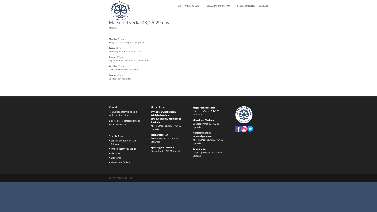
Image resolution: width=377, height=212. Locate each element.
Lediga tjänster (246, 6)
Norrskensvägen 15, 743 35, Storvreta (206, 111)
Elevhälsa (115, 153)
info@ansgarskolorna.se (128, 120)
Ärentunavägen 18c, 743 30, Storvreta (164, 138)
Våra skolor (192, 6)
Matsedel (113, 27)
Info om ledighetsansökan (124, 148)
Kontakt (263, 6)
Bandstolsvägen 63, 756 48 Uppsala (206, 124)
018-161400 (121, 124)
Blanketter (116, 157)
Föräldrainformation (217, 6)
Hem (178, 6)
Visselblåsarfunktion (121, 162)
